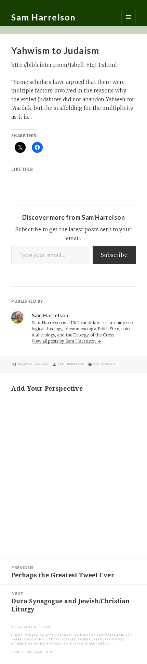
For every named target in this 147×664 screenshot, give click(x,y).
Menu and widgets (128, 17)
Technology (104, 363)
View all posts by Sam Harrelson (64, 341)
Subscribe (114, 254)
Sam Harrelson (43, 17)
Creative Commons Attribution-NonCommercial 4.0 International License (67, 641)
